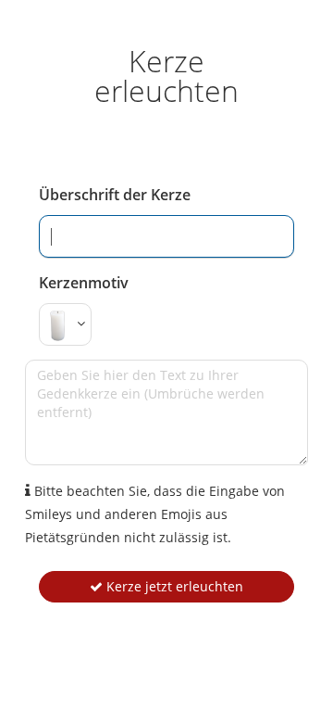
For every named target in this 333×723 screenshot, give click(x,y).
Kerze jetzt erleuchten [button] (173, 586)
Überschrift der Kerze (115, 194)
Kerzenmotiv (84, 283)
